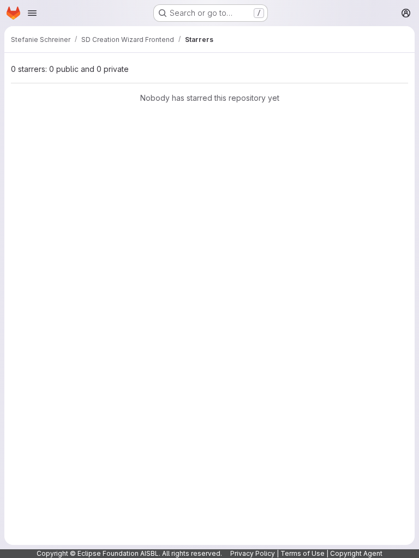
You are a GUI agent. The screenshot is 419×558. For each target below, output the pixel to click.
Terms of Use (302, 553)
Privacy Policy (252, 553)
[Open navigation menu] (32, 13)
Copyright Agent (356, 553)
